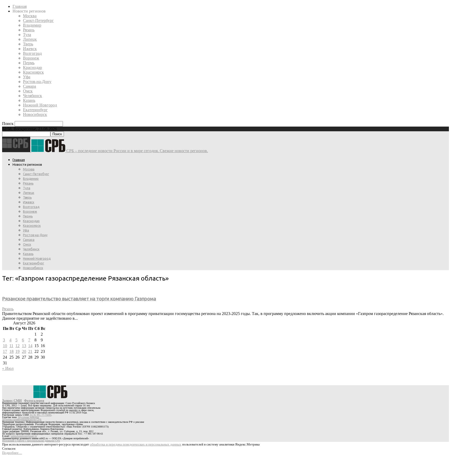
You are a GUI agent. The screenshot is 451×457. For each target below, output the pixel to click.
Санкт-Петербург (38, 20)
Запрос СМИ (12, 400)
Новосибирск (35, 114)
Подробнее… (12, 453)
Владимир (32, 25)
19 (17, 351)
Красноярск (33, 72)
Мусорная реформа (28, 417)
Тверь (28, 44)
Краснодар (32, 67)
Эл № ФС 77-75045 (40, 414)
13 (24, 345)
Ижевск (30, 48)
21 (30, 351)
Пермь (28, 63)
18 (11, 351)
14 (30, 345)
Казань (29, 100)
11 (11, 345)
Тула (27, 34)
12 (17, 345)
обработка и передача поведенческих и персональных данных (135, 444)
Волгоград (32, 53)
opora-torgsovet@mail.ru (24, 436)
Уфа (26, 77)
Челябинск (32, 95)
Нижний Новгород (40, 105)
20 (24, 351)
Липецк (30, 39)
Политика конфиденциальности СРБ (21, 419)
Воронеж (31, 58)
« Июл (8, 368)
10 (5, 345)
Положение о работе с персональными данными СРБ (31, 440)
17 (5, 351)
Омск (28, 91)
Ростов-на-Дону (37, 81)
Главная (20, 6)
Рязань (28, 30)
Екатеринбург (35, 110)
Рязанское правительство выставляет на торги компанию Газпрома (79, 298)
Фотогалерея (34, 400)
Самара (29, 86)
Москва (30, 16)
